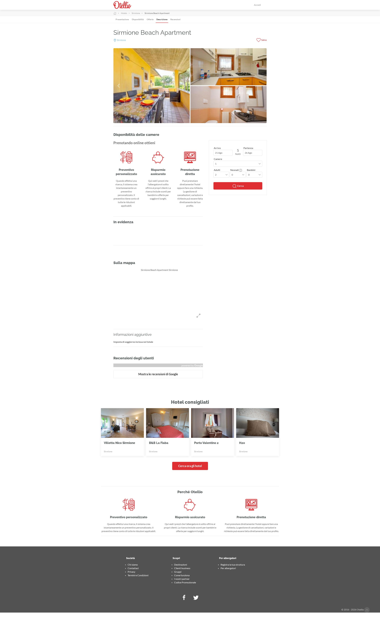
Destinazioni (180, 564)
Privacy (131, 571)
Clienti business (182, 568)
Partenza (248, 148)
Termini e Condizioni (138, 575)
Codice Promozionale (185, 582)
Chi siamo (133, 564)
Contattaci (133, 568)
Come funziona (182, 575)
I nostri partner (182, 578)
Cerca (240, 185)
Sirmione (136, 13)
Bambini (251, 169)
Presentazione (122, 19)
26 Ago (248, 152)
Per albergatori (228, 568)
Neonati (234, 169)
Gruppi (177, 571)
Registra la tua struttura (233, 564)
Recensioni (175, 19)
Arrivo (217, 148)
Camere (218, 159)
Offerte (150, 19)
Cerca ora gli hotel (190, 466)
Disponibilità (138, 19)
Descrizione (161, 19)
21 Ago (218, 152)
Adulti (217, 169)
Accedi (257, 4)
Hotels (124, 13)
